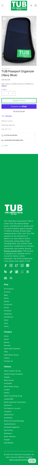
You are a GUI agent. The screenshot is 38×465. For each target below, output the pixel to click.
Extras (6, 308)
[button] (2, 5)
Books (6, 298)
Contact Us (8, 361)
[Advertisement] (19, 181)
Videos (6, 358)
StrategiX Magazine (11, 427)
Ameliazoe (8, 433)
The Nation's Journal (12, 408)
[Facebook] (5, 266)
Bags (6, 295)
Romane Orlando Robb (13, 251)
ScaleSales (8, 418)
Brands (6, 342)
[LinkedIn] (5, 272)
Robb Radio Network (12, 349)
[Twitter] (16, 266)
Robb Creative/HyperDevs (19, 460)
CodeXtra (7, 411)
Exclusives (8, 304)
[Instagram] (11, 266)
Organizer (8, 116)
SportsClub (8, 430)
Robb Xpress (9, 380)
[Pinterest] (27, 266)
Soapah (7, 377)
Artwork (7, 292)
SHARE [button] (6, 145)
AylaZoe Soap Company (13, 374)
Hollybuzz (8, 405)
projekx (7, 390)
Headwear (8, 314)
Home (6, 336)
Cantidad (4, 89)
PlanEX (6, 393)
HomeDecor (8, 317)
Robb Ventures (9, 436)
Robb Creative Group (12, 371)
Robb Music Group (11, 355)
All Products (9, 289)
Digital (6, 301)
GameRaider (8, 443)
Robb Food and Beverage (14, 421)
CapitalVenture (10, 424)
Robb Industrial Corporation (15, 402)
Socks (6, 326)
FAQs (6, 352)
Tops (6, 323)
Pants (6, 320)
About (6, 339)
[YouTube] (22, 266)
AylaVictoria (8, 415)
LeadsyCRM (8, 399)
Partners (7, 345)
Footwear (7, 311)
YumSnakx (8, 383)
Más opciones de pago (19, 111)
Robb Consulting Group (13, 396)
